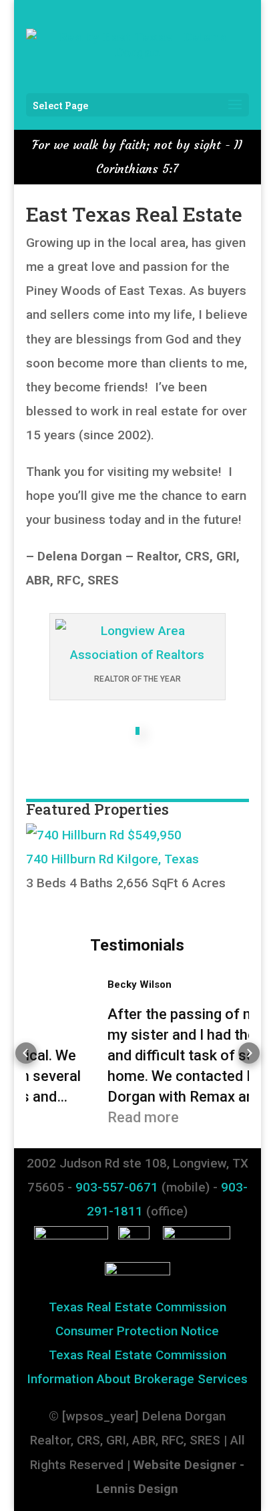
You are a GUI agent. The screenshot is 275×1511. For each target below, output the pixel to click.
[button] (26, 1053)
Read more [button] (81, 1117)
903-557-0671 (116, 1187)
